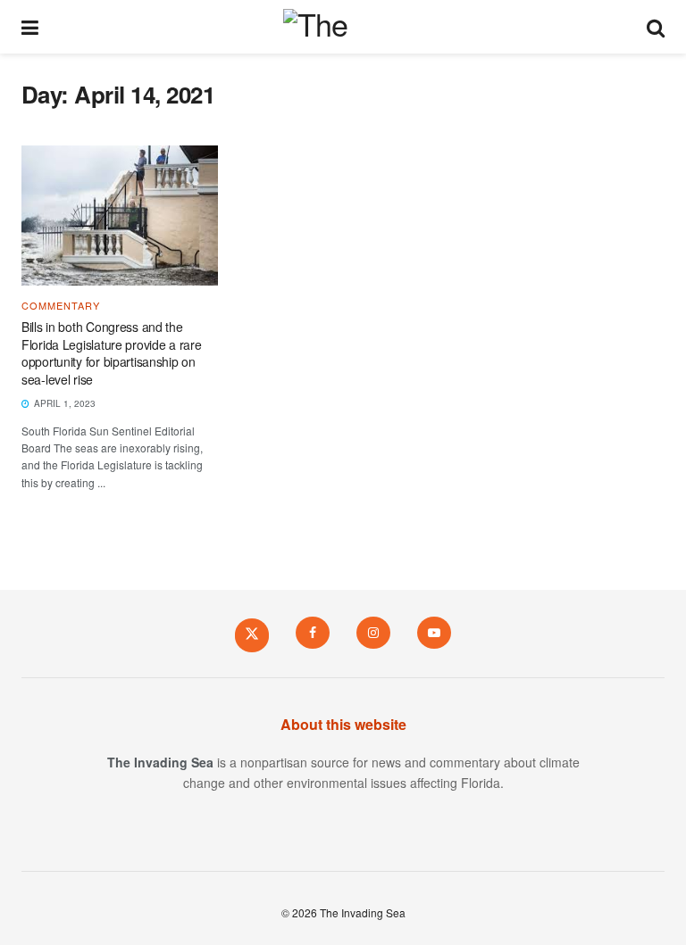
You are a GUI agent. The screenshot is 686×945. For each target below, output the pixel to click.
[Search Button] (656, 27)
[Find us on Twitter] (252, 634)
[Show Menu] (29, 27)
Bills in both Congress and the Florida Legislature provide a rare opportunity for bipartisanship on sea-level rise (111, 353)
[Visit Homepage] (342, 27)
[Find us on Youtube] (434, 633)
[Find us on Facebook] (313, 633)
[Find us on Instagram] (373, 633)
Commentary (60, 306)
